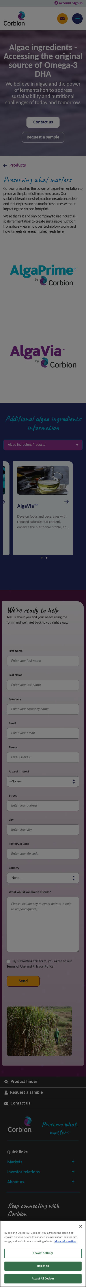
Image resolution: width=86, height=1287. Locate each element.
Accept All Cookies (43, 1278)
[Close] (81, 1226)
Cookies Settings (43, 1253)
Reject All (43, 1266)
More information (65, 1241)
